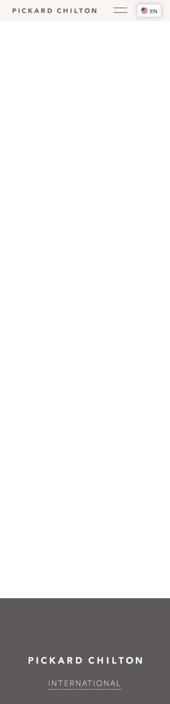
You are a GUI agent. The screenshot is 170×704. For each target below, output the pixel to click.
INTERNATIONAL (85, 682)
